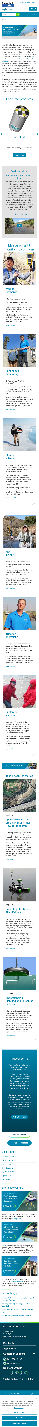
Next (37, 134)
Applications (10, 1348)
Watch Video (10, 749)
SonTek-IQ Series (8, 1334)
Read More (9, 860)
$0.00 (34, 14)
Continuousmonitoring (12, 372)
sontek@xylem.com (14, 1363)
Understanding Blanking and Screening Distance (19, 1001)
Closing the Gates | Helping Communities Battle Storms (17, 1311)
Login (22, 2)
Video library (6, 1179)
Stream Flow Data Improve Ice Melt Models (16, 1316)
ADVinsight (10, 553)
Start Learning (10, 1036)
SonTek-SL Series (8, 1331)
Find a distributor (7, 1168)
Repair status (6, 1176)
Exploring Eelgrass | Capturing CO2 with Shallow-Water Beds (18, 1305)
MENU (32, 9)
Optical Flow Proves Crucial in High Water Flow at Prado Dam (18, 822)
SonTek (4, 19)
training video (16, 1219)
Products (8, 1343)
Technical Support (19, 1143)
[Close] (36, 1398)
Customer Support (14, 1353)
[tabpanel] (19, 32)
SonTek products (7, 1160)
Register (27, 2)
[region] (19, 1411)
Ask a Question (19, 1117)
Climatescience (10, 457)
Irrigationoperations (12, 635)
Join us (4, 1246)
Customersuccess (11, 714)
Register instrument (8, 1172)
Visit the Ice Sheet (12, 498)
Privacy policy (19, 1408)
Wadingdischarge (11, 290)
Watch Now (10, 325)
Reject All (19, 1418)
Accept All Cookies (19, 1423)
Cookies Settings (19, 1412)
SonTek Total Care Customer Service (14, 1337)
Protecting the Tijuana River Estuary (18, 911)
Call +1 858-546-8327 (14, 1359)
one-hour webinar (18, 1281)
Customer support (8, 1164)
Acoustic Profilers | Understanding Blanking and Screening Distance (18, 1299)
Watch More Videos (19, 214)
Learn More (19, 155)
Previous (1, 134)
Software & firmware (9, 1157)
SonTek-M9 (19, 137)
